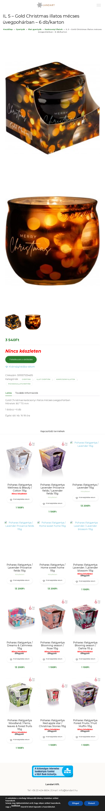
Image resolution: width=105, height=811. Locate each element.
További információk (26, 393)
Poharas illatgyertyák (19, 384)
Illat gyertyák (35, 29)
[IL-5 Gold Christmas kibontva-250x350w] (33, 322)
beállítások (15, 805)
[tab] (10, 393)
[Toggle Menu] (99, 5)
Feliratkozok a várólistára (21, 359)
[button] (20, 367)
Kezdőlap (8, 29)
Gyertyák (20, 29)
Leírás (8, 393)
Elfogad (75, 803)
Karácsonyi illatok (54, 29)
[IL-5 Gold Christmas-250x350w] (13, 322)
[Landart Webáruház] (47, 5)
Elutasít (91, 803)
